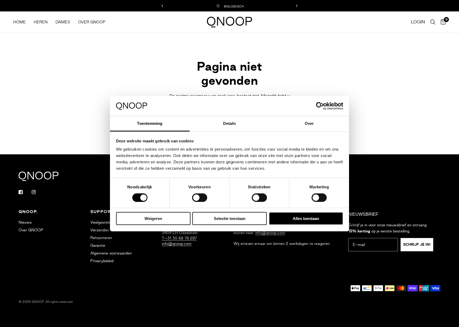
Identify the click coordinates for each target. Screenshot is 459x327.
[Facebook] (24, 192)
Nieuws (25, 222)
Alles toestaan (306, 218)
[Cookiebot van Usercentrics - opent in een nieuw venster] (320, 106)
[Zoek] (433, 22)
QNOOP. (28, 212)
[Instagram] (37, 192)
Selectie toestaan (229, 218)
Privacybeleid (101, 260)
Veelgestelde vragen (108, 222)
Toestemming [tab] (149, 123)
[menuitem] (21, 22)
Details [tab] (229, 123)
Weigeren (153, 218)
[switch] (199, 197)
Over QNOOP (91, 22)
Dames (63, 22)
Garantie (97, 245)
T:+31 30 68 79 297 (179, 238)
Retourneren (101, 237)
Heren (41, 22)
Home (19, 22)
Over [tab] (309, 123)
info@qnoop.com (177, 243)
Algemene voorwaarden (111, 253)
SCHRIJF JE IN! (417, 244)
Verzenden (99, 230)
